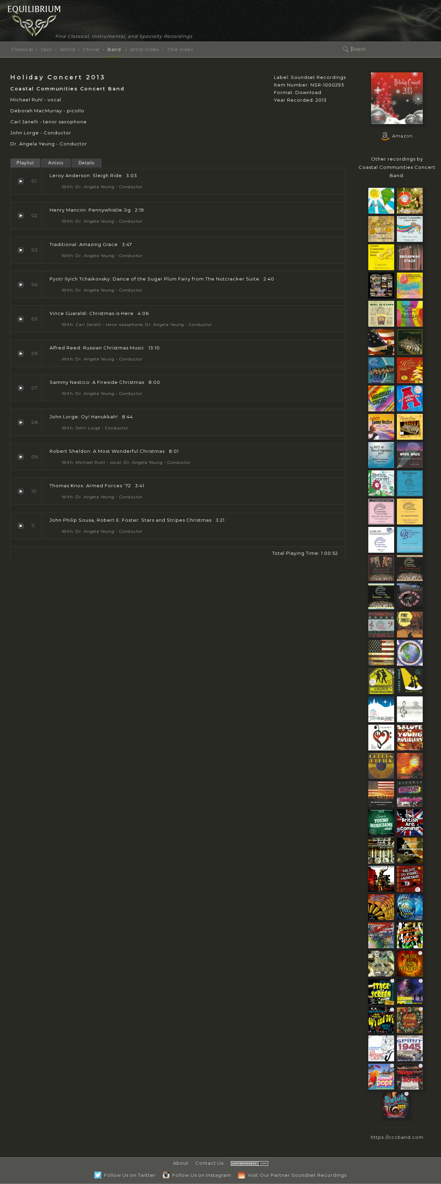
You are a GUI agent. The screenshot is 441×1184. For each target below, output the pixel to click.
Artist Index (144, 49)
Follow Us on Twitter (128, 1175)
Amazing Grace (21, 250)
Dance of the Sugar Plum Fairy (21, 285)
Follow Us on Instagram (200, 1175)
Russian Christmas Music (21, 353)
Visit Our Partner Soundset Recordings (296, 1175)
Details (87, 162)
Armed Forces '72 (21, 491)
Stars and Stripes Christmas (21, 526)
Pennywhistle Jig (21, 216)
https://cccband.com (397, 1137)
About (180, 1163)
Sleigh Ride (21, 181)
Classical (22, 49)
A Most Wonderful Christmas (21, 457)
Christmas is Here (21, 319)
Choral (91, 49)
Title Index (180, 49)
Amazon (401, 136)
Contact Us (209, 1163)
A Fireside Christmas (21, 388)
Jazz (46, 49)
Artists (56, 162)
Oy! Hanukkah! (21, 422)
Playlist (25, 162)
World (67, 49)
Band (114, 49)
